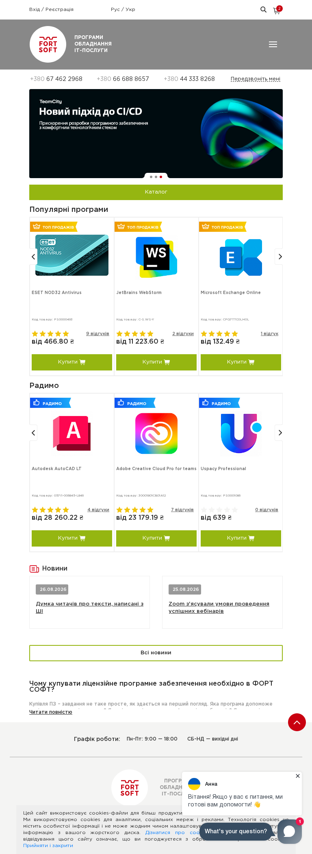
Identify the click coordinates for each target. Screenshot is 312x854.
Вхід (35, 9)
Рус (116, 9)
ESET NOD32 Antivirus (57, 293)
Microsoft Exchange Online (231, 293)
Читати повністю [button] (50, 712)
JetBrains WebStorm (139, 293)
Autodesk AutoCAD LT (57, 469)
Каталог (156, 192)
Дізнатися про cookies (177, 832)
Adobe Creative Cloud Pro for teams (156, 469)
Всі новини (156, 653)
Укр (130, 9)
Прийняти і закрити (48, 845)
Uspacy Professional (223, 469)
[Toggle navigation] (273, 44)
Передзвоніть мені (255, 79)
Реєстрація (60, 9)
